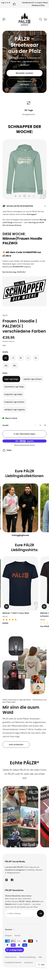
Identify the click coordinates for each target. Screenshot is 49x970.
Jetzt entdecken (16, 744)
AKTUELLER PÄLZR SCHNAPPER (20, 206)
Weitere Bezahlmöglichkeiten (24, 445)
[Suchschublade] (40, 19)
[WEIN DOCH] (23, 510)
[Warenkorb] (45, 19)
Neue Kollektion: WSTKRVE (24, 83)
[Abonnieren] (40, 913)
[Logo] (24, 19)
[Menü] (4, 19)
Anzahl (5, 425)
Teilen (9, 450)
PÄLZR (5, 315)
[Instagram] (6, 880)
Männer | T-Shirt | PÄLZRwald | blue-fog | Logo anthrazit (19, 615)
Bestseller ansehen (24, 73)
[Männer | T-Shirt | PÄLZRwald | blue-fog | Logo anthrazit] (23, 583)
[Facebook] (12, 880)
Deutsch (8, 929)
